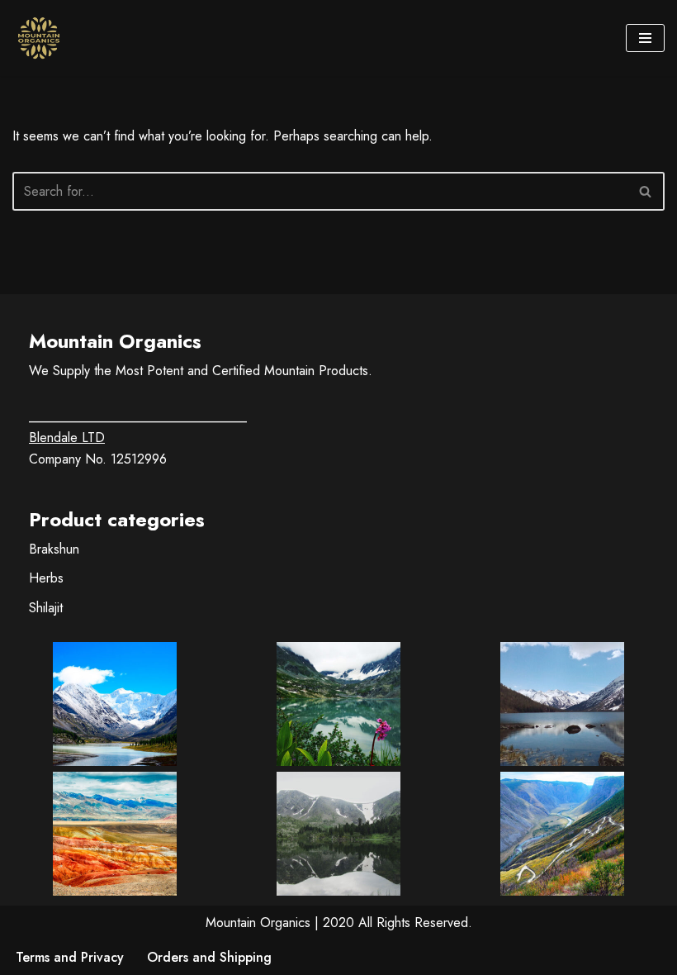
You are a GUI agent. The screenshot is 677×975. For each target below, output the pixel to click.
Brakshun (54, 549)
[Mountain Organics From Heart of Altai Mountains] (42, 38)
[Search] (646, 191)
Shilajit (46, 607)
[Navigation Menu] (645, 38)
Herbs (46, 577)
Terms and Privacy (70, 957)
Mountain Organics (258, 922)
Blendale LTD (67, 437)
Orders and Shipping (209, 957)
